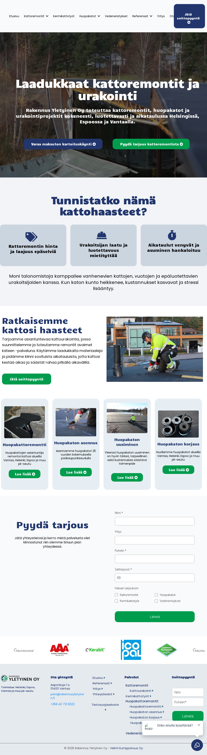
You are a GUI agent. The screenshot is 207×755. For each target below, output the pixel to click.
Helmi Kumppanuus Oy (127, 748)
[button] (150, 16)
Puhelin (120, 550)
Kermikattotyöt (129, 601)
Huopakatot (168, 595)
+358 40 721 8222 (63, 704)
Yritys (118, 531)
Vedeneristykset (170, 601)
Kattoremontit (129, 595)
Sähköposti (123, 569)
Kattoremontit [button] (34, 16)
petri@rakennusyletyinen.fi (67, 696)
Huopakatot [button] (88, 16)
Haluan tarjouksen (126, 588)
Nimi (119, 513)
